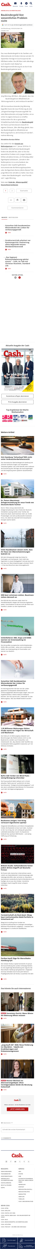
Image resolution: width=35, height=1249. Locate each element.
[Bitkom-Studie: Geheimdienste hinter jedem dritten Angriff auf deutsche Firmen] (17, 854)
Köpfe (3, 1187)
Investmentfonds (6, 1176)
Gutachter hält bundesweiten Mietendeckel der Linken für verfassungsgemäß (17, 227)
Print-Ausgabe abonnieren (17, 402)
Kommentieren (17, 208)
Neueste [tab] (4, 217)
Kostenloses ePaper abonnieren (17, 396)
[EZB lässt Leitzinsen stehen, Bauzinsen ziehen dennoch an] (17, 583)
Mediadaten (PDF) (24, 1192)
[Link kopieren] (11, 200)
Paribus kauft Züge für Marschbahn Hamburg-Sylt (16, 959)
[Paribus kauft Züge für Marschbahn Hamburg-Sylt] (17, 946)
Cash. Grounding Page (25, 1201)
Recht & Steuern (6, 1185)
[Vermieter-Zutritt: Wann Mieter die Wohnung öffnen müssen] (17, 1001)
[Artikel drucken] (17, 200)
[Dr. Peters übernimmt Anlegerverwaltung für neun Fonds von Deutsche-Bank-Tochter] (17, 488)
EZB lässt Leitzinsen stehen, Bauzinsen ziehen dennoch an (17, 596)
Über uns (21, 1196)
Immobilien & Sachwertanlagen (7, 1179)
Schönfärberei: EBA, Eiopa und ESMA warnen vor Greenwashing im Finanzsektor (16, 640)
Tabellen (21, 1199)
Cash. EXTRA (4, 1208)
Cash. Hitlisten (6, 1224)
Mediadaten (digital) (25, 1189)
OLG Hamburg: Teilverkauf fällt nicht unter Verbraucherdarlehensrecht (16, 458)
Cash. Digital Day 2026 (8, 1213)
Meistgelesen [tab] (13, 217)
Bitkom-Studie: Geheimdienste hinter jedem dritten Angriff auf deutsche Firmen (17, 868)
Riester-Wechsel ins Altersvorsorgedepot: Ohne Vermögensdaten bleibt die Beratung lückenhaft (16, 1083)
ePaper (20, 1174)
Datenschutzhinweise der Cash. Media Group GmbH (25, 1180)
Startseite (24, 190)
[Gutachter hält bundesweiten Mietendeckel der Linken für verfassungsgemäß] (17, 669)
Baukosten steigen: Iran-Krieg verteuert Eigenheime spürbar (14, 821)
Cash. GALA (4, 1219)
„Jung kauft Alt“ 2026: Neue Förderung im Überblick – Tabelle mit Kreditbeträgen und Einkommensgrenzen (17, 1048)
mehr (9, 232)
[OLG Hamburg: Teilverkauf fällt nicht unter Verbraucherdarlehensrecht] (17, 445)
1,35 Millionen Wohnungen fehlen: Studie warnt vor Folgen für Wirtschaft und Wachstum (17, 730)
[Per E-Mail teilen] (24, 200)
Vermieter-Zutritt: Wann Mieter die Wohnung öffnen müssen (17, 1014)
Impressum (21, 1184)
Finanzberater (5, 1174)
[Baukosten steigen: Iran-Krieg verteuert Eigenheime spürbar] (17, 808)
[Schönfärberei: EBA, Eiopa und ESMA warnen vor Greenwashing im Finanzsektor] (17, 626)
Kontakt (21, 1187)
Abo (19, 1171)
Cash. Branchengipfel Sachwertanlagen (14, 1222)
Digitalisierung (6, 1183)
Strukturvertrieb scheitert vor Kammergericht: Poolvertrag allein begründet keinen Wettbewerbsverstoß (18, 243)
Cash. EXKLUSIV (5, 1210)
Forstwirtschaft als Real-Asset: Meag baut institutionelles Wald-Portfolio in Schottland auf (17, 917)
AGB (19, 1176)
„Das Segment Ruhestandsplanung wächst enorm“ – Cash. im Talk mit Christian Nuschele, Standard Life (17, 261)
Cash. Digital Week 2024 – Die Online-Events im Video (15, 1216)
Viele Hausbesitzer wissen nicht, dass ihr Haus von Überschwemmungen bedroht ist (17, 552)
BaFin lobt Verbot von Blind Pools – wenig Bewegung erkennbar (15, 777)
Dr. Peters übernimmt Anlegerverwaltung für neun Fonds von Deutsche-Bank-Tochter (17, 502)
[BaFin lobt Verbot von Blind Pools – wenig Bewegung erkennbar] (17, 764)
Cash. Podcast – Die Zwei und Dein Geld (13, 1227)
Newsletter (22, 1194)
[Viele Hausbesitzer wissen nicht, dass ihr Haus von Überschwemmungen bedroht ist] (17, 538)
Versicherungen (6, 1171)
